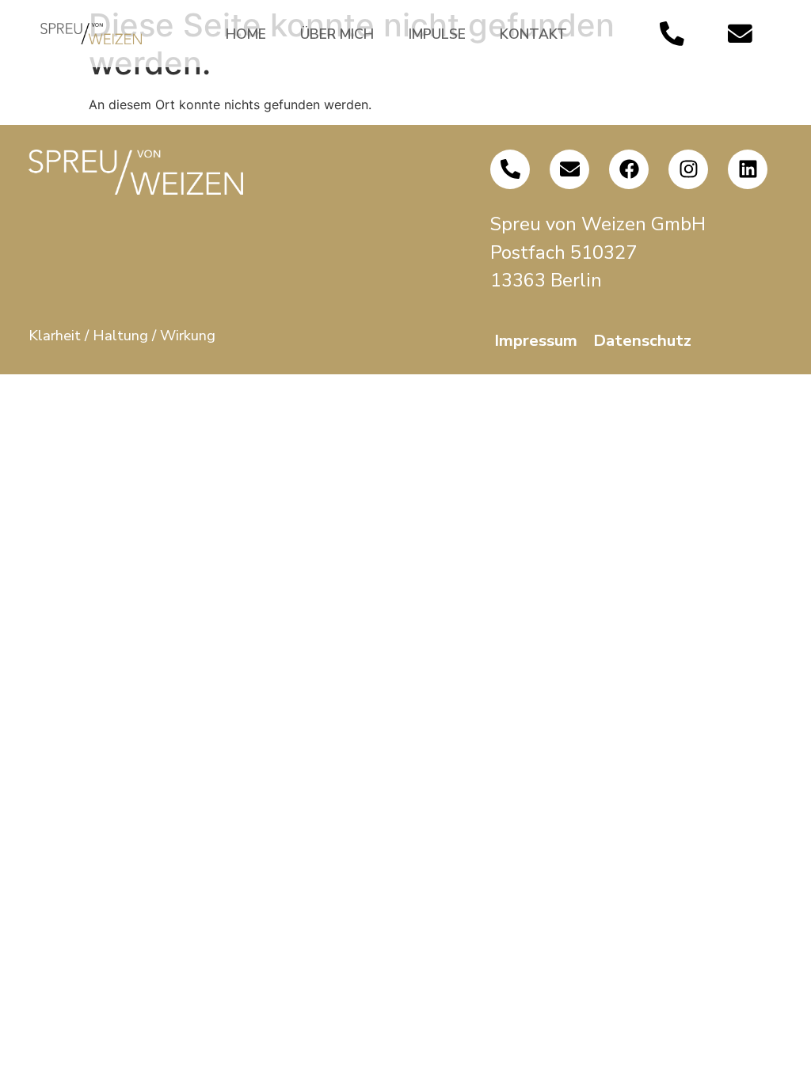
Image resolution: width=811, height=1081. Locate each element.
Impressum (535, 340)
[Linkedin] (747, 169)
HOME (246, 34)
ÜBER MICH (337, 34)
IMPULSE (437, 34)
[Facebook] (629, 169)
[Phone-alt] (671, 33)
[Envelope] (740, 33)
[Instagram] (688, 169)
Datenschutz (642, 340)
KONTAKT (533, 34)
